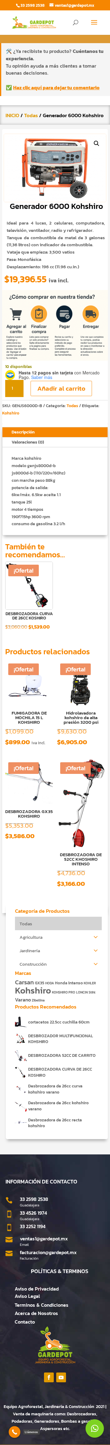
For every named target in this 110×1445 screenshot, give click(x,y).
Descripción (23, 432)
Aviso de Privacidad (37, 1288)
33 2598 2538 (34, 1199)
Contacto (25, 1321)
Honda (61, 983)
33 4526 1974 (33, 1213)
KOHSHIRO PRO (63, 992)
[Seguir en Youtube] (61, 1377)
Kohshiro (10, 413)
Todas (31, 115)
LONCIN (82, 992)
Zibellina (38, 1000)
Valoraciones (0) (28, 442)
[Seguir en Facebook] (49, 1377)
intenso (75, 982)
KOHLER (90, 983)
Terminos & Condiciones (41, 1305)
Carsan (24, 982)
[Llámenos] (14, 1432)
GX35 (39, 983)
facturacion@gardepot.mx (48, 1252)
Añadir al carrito (61, 388)
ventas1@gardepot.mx (44, 1238)
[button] (96, 143)
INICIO (12, 115)
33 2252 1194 (33, 1226)
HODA (49, 983)
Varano (23, 999)
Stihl (92, 992)
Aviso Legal (27, 1296)
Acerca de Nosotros (36, 1313)
